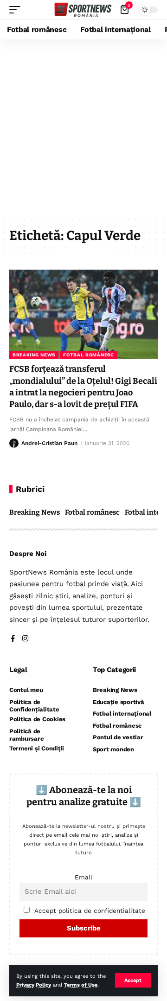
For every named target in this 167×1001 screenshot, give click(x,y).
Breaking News (34, 354)
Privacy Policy (33, 985)
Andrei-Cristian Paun (49, 443)
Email (83, 877)
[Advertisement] (83, 127)
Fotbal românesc (88, 354)
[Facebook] (12, 639)
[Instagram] (25, 639)
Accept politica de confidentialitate (89, 910)
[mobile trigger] (17, 9)
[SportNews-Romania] (83, 9)
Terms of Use (80, 985)
